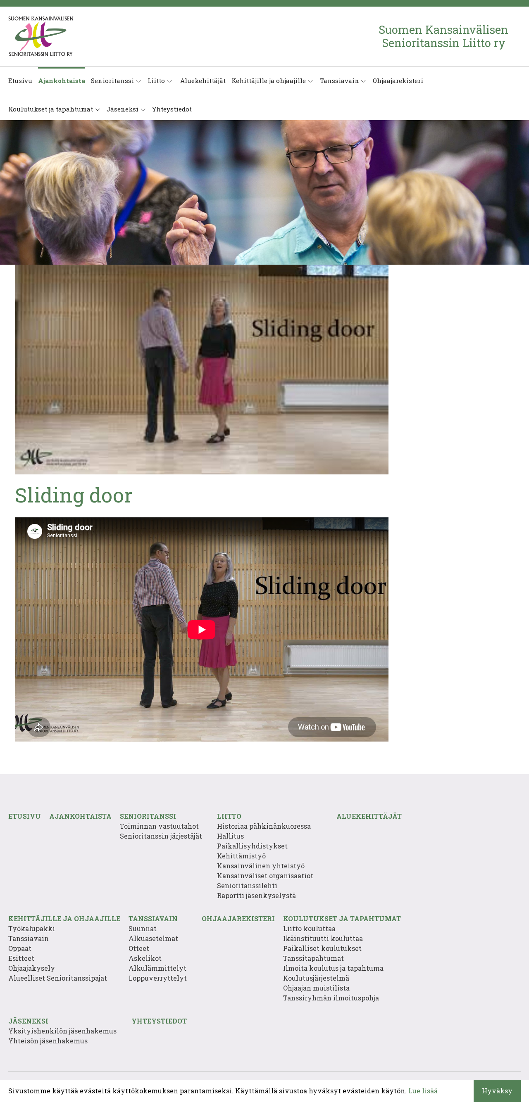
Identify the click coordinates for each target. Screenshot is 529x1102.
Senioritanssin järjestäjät (161, 836)
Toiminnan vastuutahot (159, 826)
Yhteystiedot (172, 109)
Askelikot (145, 958)
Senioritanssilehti (247, 885)
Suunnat (143, 928)
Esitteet (21, 958)
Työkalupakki (31, 928)
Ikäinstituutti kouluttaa (323, 938)
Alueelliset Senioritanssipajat (57, 978)
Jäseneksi (122, 109)
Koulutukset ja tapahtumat (50, 109)
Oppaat (19, 948)
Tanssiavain (339, 80)
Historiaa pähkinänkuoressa (264, 826)
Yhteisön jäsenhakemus (48, 1040)
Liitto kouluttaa (309, 928)
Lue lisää (423, 1090)
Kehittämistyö (241, 855)
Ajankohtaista (61, 80)
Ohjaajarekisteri (398, 80)
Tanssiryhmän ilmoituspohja (331, 997)
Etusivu (20, 80)
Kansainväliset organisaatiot (265, 875)
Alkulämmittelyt (157, 968)
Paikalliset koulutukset (322, 948)
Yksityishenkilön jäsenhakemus (62, 1030)
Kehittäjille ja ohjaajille (268, 80)
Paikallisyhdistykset (252, 845)
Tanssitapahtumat (313, 958)
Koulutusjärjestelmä (316, 978)
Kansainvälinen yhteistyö (261, 865)
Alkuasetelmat (153, 938)
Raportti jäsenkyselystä (256, 895)
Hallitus (230, 836)
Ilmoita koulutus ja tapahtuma (333, 968)
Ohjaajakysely (31, 968)
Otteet (139, 948)
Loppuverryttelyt (158, 978)
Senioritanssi (112, 80)
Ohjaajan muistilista (316, 988)
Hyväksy (497, 1090)
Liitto (156, 80)
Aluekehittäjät (202, 80)
